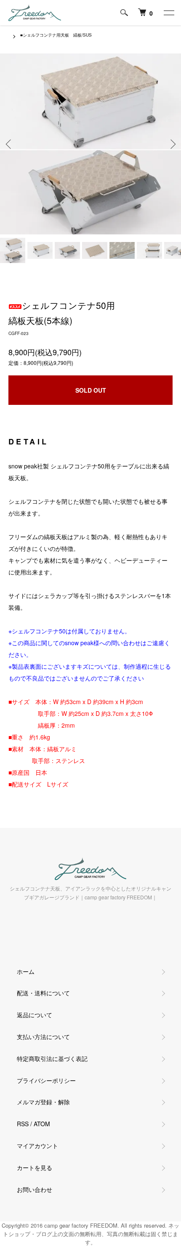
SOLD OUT (90, 390)
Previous (9, 144)
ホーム (26, 971)
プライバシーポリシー (46, 1080)
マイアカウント (37, 1145)
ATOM (42, 1123)
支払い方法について (43, 1036)
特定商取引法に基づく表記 (52, 1058)
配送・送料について (43, 993)
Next (171, 144)
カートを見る (34, 1167)
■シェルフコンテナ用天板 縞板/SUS (56, 35)
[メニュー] (168, 12)
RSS (23, 1123)
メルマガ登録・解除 (43, 1102)
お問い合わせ (34, 1189)
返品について (34, 1014)
